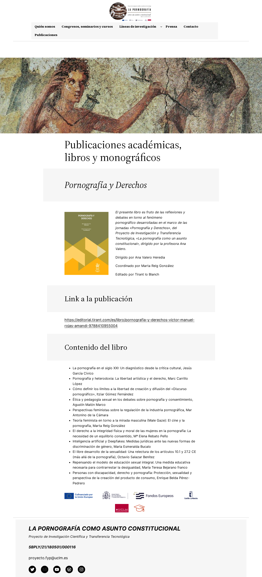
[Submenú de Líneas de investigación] (161, 27)
